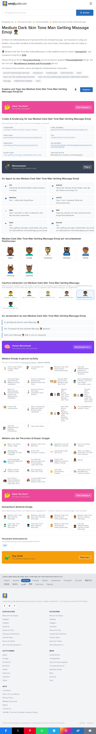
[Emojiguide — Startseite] (4, 595)
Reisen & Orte (8, 630)
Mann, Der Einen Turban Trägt (12, 445)
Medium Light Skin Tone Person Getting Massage (59, 525)
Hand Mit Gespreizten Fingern (57, 471)
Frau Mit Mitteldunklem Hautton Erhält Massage (81, 526)
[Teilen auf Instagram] (66, 730)
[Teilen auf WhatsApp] (42, 730)
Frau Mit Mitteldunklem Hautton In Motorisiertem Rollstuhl (81, 370)
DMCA (5, 705)
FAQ (51, 680)
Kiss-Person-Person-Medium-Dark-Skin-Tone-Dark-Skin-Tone (11, 481)
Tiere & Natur (7, 637)
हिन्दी (30, 584)
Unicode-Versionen (57, 666)
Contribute (6, 690)
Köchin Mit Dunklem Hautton (36, 452)
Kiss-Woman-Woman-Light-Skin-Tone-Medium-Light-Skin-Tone (36, 462)
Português (68, 580)
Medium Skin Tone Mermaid (36, 445)
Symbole (6, 627)
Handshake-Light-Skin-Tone (59, 452)
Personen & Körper (25, 22)
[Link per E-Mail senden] (90, 730)
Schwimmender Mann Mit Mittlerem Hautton (12, 461)
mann (79, 73)
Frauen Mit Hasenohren (10, 407)
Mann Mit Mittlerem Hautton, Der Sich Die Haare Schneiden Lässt (82, 381)
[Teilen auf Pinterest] (30, 730)
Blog (51, 673)
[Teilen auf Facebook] (6, 730)
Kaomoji (53, 677)
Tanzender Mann (35, 426)
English (7, 580)
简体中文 (88, 580)
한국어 (15, 584)
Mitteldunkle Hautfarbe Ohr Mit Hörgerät (12, 452)
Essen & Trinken (8, 641)
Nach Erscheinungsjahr (59, 662)
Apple (4, 655)
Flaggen (5, 619)
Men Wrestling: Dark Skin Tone (35, 471)
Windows (6, 666)
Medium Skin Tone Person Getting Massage (82, 517)
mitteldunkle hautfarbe (23, 81)
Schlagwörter (55, 658)
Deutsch (25, 580)
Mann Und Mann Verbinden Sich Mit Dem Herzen (82, 452)
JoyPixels (6, 677)
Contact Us (6, 709)
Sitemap (82, 723)
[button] (24, 129)
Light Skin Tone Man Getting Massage (11, 525)
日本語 (6, 584)
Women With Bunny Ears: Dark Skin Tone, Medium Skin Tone (59, 394)
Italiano (45, 580)
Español (16, 580)
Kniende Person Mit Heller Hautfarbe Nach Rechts (35, 392)
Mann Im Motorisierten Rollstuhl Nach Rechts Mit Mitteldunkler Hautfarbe (11, 393)
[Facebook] (4, 606)
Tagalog (49, 584)
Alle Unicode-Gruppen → (12, 645)
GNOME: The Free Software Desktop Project (20, 712)
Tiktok (4, 680)
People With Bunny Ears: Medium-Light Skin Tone (59, 381)
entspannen (38, 73)
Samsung (6, 673)
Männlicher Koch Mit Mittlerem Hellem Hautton (82, 471)
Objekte (5, 623)
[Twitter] (10, 606)
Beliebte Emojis (56, 669)
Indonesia (39, 584)
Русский (78, 580)
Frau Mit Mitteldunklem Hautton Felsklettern (11, 428)
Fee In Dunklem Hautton (81, 445)
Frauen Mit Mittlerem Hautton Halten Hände (59, 461)
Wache (78, 460)
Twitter (5, 669)
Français (35, 580)
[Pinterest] (14, 606)
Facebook (6, 662)
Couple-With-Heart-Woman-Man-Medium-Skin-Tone (36, 480)
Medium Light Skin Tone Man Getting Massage (36, 517)
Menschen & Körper (10, 616)
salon (38, 81)
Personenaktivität (42, 22)
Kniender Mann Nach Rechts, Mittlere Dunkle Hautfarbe (11, 381)
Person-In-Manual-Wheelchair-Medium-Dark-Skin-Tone (36, 381)
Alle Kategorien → (56, 645)
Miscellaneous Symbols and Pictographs (67, 155)
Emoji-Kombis (55, 655)
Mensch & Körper (56, 616)
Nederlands (55, 580)
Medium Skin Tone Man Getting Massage (12, 517)
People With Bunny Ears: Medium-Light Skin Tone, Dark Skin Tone (83, 395)
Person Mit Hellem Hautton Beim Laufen (12, 368)
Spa (5, 545)
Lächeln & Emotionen (58, 634)
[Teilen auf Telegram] (54, 730)
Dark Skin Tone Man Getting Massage (35, 525)
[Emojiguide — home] (14, 3)
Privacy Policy (7, 698)
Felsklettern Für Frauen (35, 368)
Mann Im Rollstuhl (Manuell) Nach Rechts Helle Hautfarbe (36, 409)
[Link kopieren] (78, 730)
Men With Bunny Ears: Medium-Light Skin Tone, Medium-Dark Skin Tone (59, 414)
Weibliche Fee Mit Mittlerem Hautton (59, 445)
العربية (23, 584)
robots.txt (90, 723)
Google (5, 658)
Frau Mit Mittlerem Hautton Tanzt (82, 407)
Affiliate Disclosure (9, 701)
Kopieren (86, 89)
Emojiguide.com (8, 22)
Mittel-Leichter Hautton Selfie (11, 471)
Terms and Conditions (11, 694)
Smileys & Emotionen (10, 634)
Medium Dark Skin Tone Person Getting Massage (59, 368)
